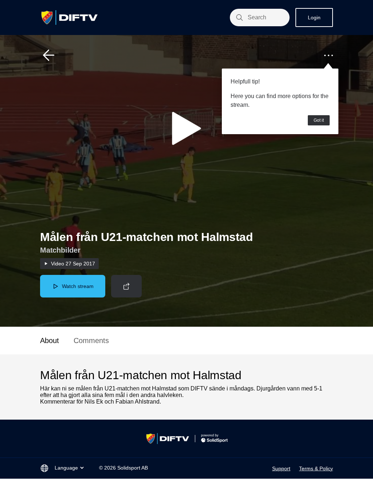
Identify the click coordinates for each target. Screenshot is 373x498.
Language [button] (66, 468)
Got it (319, 120)
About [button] (49, 340)
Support (281, 468)
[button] (49, 55)
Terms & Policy (316, 468)
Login (314, 17)
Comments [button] (91, 340)
